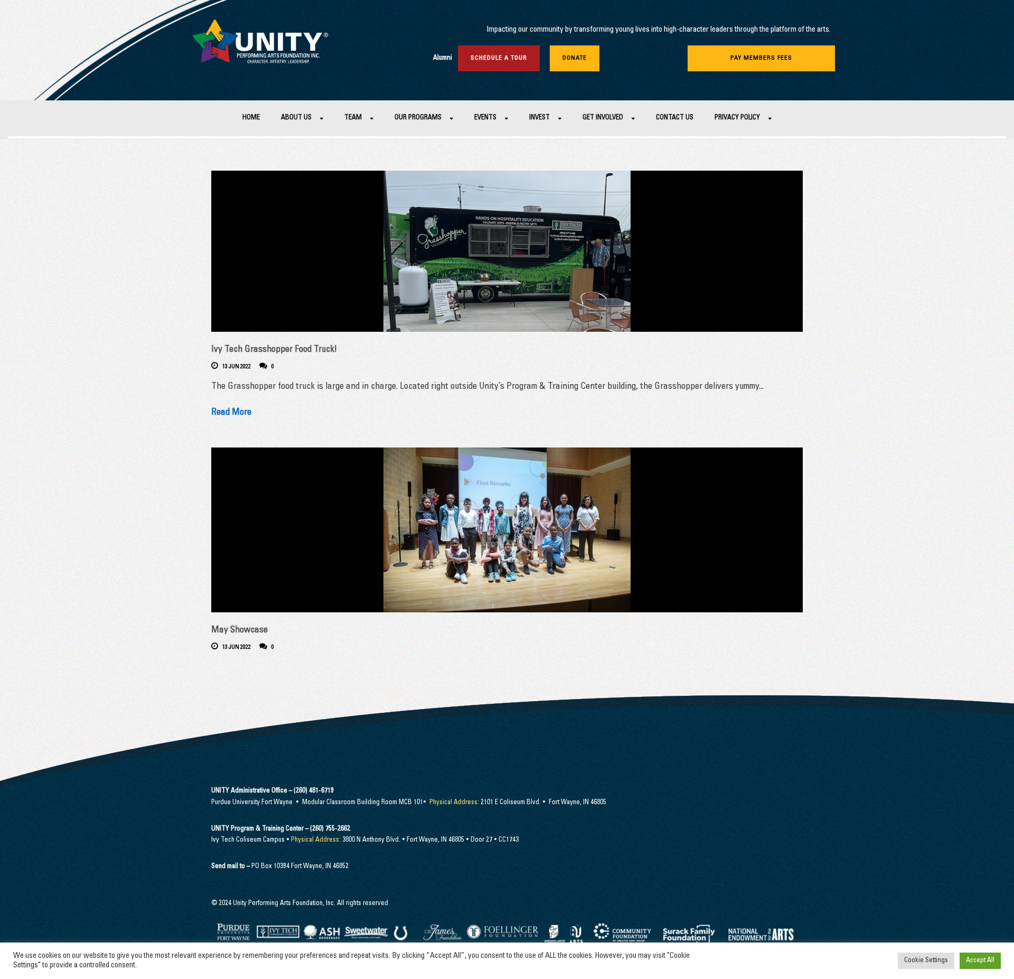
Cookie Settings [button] (926, 960)
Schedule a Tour (499, 58)
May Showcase (239, 630)
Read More (231, 412)
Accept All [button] (980, 960)
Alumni (442, 58)
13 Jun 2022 (236, 367)
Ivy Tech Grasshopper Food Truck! (274, 350)
